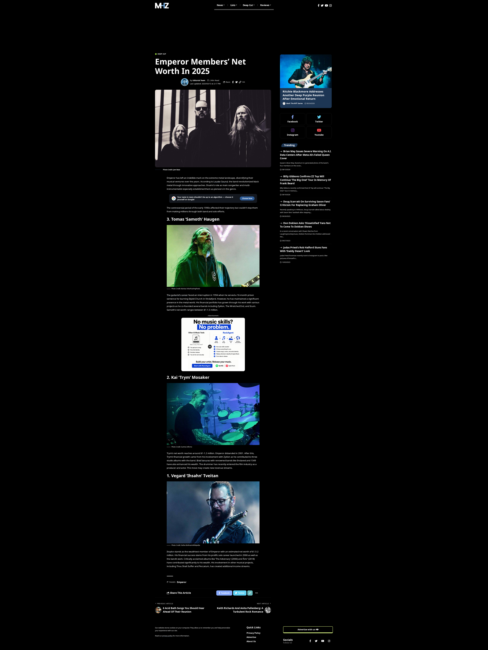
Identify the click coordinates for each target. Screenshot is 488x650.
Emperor (181, 582)
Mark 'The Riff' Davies (294, 103)
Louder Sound (221, 181)
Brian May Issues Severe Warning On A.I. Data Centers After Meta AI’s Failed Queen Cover (305, 155)
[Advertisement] (244, 30)
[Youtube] (319, 132)
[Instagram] (330, 5)
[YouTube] (326, 5)
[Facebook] (318, 5)
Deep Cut (162, 54)
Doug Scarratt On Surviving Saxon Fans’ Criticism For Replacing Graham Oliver (305, 203)
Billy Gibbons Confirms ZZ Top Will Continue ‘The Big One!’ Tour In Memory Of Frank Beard (305, 180)
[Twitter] (322, 5)
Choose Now (247, 198)
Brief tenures (203, 460)
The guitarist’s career (177, 295)
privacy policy (167, 636)
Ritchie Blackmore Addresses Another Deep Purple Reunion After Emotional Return (303, 95)
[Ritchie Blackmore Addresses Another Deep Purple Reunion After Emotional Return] (306, 71)
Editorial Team (199, 80)
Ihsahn (170, 551)
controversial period (181, 207)
